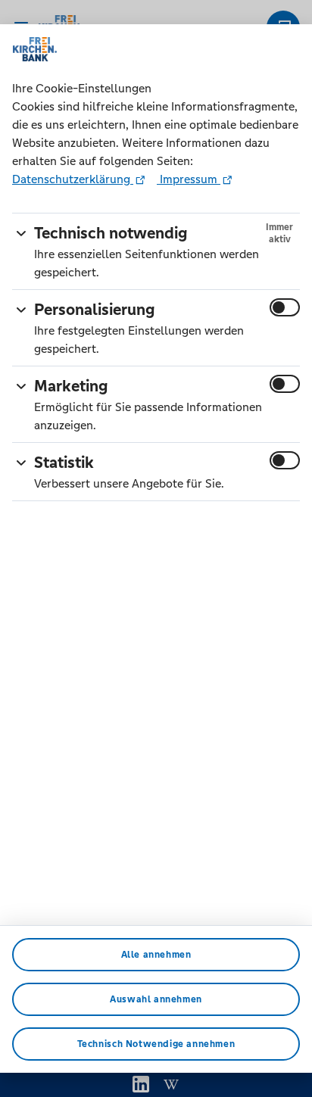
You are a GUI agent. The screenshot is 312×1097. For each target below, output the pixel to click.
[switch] (285, 307)
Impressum (188, 179)
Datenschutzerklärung (72, 179)
